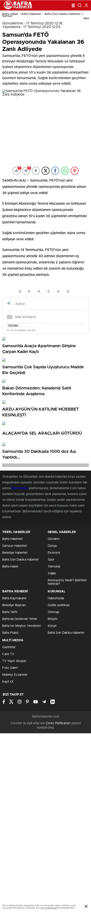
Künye (52, 625)
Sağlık (52, 573)
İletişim (52, 619)
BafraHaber (20, 488)
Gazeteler (9, 647)
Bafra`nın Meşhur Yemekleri (21, 625)
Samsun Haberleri (14, 545)
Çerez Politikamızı (58, 723)
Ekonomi (54, 552)
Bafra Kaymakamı (14, 598)
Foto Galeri (10, 667)
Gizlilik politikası (59, 605)
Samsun (7, 16)
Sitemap (53, 612)
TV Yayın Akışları (14, 661)
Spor (51, 559)
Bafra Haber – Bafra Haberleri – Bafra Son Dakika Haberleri (41, 14)
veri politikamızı (48, 908)
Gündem (54, 539)
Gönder (13, 325)
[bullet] (36, 326)
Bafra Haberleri (12, 539)
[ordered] (32, 326)
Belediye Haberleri (15, 552)
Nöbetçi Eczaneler (15, 674)
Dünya (52, 545)
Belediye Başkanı (14, 605)
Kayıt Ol (7, 681)
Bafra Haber (10, 566)
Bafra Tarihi (9, 612)
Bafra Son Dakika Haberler (20, 559)
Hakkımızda (56, 598)
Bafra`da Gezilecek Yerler (19, 619)
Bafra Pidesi (10, 632)
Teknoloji (54, 566)
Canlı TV (8, 654)
